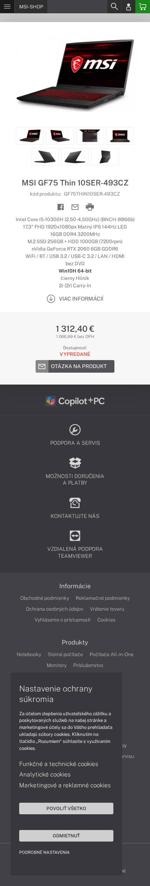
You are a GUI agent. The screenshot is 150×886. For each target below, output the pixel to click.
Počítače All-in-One (112, 654)
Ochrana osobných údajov (54, 609)
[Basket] (142, 6)
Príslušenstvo (88, 665)
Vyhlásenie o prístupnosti (63, 620)
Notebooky (29, 654)
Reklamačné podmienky (103, 598)
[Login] (128, 6)
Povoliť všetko (66, 808)
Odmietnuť (66, 835)
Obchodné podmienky (44, 598)
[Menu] (7, 6)
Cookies (106, 620)
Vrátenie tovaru (107, 609)
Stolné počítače (65, 654)
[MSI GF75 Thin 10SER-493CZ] (75, 74)
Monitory (57, 665)
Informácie (75, 586)
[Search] (114, 6)
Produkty (75, 642)
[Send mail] (75, 207)
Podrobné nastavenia (44, 852)
